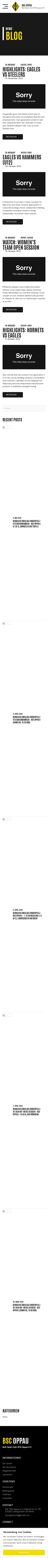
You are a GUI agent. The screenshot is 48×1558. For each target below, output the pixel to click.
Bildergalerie (8, 1491)
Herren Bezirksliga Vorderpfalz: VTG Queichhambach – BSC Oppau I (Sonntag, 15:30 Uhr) (27, 720)
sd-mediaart (10, 64)
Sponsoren (7, 1474)
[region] (24, 1543)
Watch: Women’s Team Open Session (21, 244)
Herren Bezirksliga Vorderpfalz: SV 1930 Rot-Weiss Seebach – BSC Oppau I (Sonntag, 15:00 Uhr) (27, 1307)
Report (23, 237)
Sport (29, 64)
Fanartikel (7, 1498)
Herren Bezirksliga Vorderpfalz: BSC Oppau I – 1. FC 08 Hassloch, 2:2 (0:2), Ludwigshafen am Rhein (27, 915)
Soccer (23, 64)
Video (29, 152)
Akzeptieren (24, 1552)
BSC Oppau (27, 5)
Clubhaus (7, 1494)
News (5, 1417)
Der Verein (7, 1463)
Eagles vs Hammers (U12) (22, 159)
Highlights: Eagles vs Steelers (21, 71)
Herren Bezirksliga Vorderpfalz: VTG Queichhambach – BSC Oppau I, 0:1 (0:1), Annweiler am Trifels (27, 524)
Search (42, 408)
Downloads (8, 1487)
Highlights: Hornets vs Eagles (23, 332)
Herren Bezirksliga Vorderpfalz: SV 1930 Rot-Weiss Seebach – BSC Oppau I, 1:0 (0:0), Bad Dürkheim (27, 1111)
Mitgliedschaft (9, 1470)
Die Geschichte (9, 1467)
